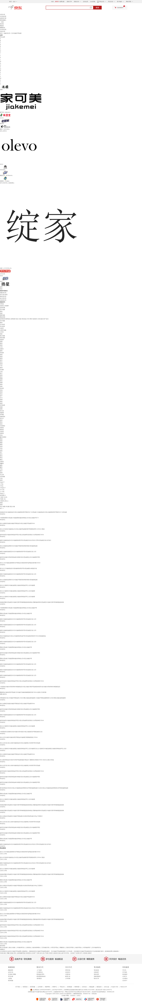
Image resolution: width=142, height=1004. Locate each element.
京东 (22, 8)
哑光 (1, 459)
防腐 (1, 503)
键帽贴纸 (2, 27)
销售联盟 (76, 987)
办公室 (2, 474)
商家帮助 (47, 987)
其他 (1, 390)
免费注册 (61, 1)
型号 (81, 953)
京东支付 (72, 995)
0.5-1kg (2, 489)
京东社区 (84, 987)
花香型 (2, 427)
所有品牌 (2, 37)
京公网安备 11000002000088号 (41, 989)
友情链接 (69, 987)
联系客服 (10, 980)
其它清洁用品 (3, 294)
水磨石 (2, 328)
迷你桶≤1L (3, 495)
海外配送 (39, 978)
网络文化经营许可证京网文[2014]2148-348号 (77, 992)
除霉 (1, 399)
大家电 (10, 978)
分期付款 (67, 974)
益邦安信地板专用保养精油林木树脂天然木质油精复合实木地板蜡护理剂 (20, 557)
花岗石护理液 (70, 947)
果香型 (2, 429)
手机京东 (101, 1)
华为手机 (66, 953)
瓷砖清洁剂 (3, 296)
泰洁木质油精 (3, 947)
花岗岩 (2, 339)
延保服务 (124, 974)
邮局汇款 (67, 976)
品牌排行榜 (3, 18)
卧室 (1, 354)
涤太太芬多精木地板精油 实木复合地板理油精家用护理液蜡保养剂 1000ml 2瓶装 (22, 529)
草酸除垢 (62, 947)
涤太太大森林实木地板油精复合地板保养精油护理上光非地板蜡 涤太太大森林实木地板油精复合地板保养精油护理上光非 (33, 748)
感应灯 (90, 953)
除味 (1, 401)
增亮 (1, 409)
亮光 (1, 457)
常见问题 (10, 976)
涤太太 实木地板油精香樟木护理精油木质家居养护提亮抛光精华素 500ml (20, 563)
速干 (1, 396)
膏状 (1, 343)
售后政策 (96, 970)
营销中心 (54, 987)
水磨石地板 (3, 330)
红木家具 (2, 324)
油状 (1, 386)
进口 (1, 454)
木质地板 (2, 476)
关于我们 (17, 987)
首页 (1, 33)
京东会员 (85, 1)
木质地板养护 (86, 947)
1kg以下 (2, 482)
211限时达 (40, 972)
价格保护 (96, 972)
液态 (1, 381)
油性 (1, 450)
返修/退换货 (97, 976)
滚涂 (1, 424)
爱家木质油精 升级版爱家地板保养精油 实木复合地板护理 (16, 613)
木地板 (2, 369)
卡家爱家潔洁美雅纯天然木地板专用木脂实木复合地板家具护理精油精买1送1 (21, 731)
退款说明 (96, 974)
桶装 (1, 442)
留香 (1, 403)
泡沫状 (2, 388)
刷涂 (1, 420)
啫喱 (1, 379)
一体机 (2, 22)
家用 (1, 367)
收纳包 (2, 24)
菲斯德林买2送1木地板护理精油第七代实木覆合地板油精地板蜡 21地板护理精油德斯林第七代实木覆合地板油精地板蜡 (33, 698)
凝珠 (1, 351)
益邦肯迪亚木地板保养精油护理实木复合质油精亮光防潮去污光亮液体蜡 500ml (22, 534)
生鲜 (40, 953)
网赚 (8, 953)
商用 (1, 364)
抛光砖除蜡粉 (36, 947)
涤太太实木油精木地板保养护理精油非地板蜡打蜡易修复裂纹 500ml (19, 737)
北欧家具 (55, 953)
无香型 (2, 431)
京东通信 (124, 978)
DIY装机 (124, 972)
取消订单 (96, 978)
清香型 (2, 433)
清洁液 (2, 411)
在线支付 (67, 972)
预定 (24, 953)
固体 (1, 384)
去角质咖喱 (20, 953)
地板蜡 (2, 412)
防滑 (1, 392)
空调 (37, 953)
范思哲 (51, 953)
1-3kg (1, 484)
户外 (1, 366)
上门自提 (39, 970)
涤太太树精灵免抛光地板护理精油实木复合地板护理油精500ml (17, 523)
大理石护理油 (54, 947)
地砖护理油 (78, 947)
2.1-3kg (2, 491)
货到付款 (67, 970)
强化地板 (2, 337)
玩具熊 (78, 953)
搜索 (97, 7)
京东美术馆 (3, 29)
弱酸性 (2, 463)
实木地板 (2, 309)
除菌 (1, 407)
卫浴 (1, 371)
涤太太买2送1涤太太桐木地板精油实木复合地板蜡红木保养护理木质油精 (20, 743)
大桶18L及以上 (4, 501)
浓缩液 (2, 352)
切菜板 (11, 953)
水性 (1, 448)
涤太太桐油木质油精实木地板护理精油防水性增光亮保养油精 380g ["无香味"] (21, 816)
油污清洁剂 (3, 298)
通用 (1, 358)
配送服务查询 (40, 974)
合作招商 (40, 987)
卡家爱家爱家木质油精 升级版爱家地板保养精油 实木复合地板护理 (18, 608)
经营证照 (94, 993)
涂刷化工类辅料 (4, 305)
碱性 (1, 465)
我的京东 (76, 1)
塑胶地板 (2, 315)
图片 (5, 953)
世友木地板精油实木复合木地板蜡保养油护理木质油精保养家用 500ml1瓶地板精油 (23, 636)
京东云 (79, 995)
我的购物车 (120, 7)
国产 (1, 452)
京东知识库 (3, 16)
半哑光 (2, 461)
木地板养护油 (20, 947)
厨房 (1, 356)
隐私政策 (99, 987)
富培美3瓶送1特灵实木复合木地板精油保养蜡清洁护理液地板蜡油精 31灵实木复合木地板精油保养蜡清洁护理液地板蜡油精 (34, 788)
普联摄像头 (3, 20)
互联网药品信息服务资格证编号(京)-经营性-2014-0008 (79, 989)
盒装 (1, 446)
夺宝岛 (124, 970)
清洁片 (2, 418)
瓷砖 (1, 311)
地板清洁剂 (7, 33)
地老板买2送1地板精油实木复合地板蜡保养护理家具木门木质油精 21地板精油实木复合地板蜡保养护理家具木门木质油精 (33, 512)
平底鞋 (47, 953)
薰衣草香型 (3, 437)
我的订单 (69, 1)
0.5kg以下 (3, 488)
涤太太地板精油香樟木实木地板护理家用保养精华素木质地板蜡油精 (18, 546)
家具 (1, 360)
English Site (114, 987)
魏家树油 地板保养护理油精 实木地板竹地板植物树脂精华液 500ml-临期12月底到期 (23, 692)
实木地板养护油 (96, 947)
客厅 (1, 373)
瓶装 (1, 439)
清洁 (1, 362)
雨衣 (15, 953)
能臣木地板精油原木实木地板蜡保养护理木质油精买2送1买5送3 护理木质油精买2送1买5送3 (25, 540)
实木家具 (2, 326)
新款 (59, 953)
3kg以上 (2, 493)
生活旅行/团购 (12, 974)
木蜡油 (2, 304)
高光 (1, 456)
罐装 (1, 444)
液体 (1, 345)
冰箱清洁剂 (3, 300)
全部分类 (2, 14)
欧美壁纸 (28, 953)
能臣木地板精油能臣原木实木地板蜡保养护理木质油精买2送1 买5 (18, 551)
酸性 (1, 467)
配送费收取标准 (41, 976)
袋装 (1, 441)
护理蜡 (2, 414)
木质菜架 (85, 953)
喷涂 (1, 422)
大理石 (2, 332)
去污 (1, 397)
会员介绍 (10, 972)
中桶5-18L (3, 499)
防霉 (1, 504)
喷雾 (1, 341)
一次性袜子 (72, 953)
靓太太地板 (12, 947)
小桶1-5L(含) (3, 497)
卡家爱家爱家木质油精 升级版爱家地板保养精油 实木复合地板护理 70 (19, 518)
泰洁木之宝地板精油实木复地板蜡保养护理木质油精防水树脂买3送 (18, 568)
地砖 (1, 313)
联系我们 (25, 987)
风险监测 (91, 987)
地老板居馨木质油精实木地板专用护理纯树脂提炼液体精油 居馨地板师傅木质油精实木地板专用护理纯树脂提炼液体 (32, 602)
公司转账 (67, 978)
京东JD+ (124, 980)
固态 (1, 377)
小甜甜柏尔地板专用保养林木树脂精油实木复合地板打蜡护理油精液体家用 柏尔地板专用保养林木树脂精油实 (30, 686)
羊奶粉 (2, 953)
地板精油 (2, 416)
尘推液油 (28, 947)
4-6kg (1, 486)
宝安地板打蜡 (45, 947)
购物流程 (10, 970)
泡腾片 (2, 349)
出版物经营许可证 (59, 992)
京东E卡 (124, 976)
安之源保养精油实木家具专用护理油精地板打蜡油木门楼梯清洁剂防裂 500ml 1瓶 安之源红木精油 (27, 760)
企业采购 (92, 1)
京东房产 (33, 953)
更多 (1, 289)
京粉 (43, 953)
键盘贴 (2, 25)
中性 (1, 469)
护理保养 (2, 405)
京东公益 (106, 987)
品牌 (62, 953)
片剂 (1, 347)
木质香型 (2, 426)
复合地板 (2, 336)
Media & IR (123, 987)
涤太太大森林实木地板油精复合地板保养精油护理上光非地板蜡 (17, 585)
